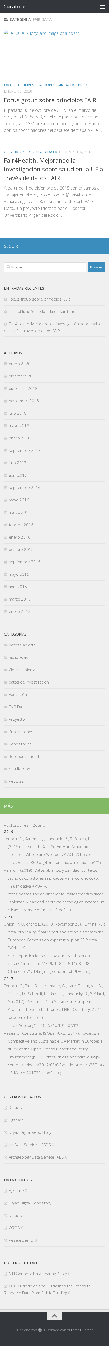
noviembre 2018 (24, 400)
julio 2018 (17, 413)
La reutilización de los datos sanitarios (43, 311)
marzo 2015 (20, 599)
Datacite (16, 1107)
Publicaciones (21, 731)
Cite (96, 862)
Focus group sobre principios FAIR (50, 100)
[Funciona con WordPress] (39, 1330)
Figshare (16, 1119)
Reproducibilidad (24, 756)
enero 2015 (19, 611)
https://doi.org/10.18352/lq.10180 (39, 1025)
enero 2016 (19, 537)
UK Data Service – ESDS (30, 1144)
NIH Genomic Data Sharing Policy (38, 1273)
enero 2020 (19, 363)
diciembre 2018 (23, 388)
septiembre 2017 (24, 450)
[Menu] (102, 6)
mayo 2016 (19, 499)
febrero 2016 (21, 524)
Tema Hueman (82, 1330)
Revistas (16, 781)
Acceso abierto (22, 644)
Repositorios (20, 744)
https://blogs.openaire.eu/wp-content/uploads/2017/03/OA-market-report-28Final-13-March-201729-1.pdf (56, 1064)
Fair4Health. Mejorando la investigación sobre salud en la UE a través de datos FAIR (53, 169)
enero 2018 (19, 437)
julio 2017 (17, 462)
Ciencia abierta (19, 151)
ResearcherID (21, 1240)
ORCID (14, 1227)
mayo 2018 (19, 425)
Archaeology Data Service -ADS (36, 1157)
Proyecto (87, 84)
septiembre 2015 (24, 561)
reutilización (19, 768)
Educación (18, 694)
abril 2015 (18, 586)
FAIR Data (64, 84)
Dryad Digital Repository (30, 1132)
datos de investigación (28, 84)
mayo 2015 (19, 574)
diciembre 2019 (23, 376)
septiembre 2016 (24, 487)
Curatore (14, 6)
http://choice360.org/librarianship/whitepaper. (49, 862)
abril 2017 (18, 475)
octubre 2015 (21, 549)
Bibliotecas (18, 657)
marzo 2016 (20, 512)
